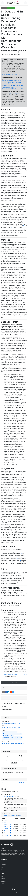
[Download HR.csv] (10, 831)
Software (3, 878)
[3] (11, 227)
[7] (21, 553)
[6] (17, 558)
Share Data (3, 864)
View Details (14, 762)
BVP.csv (6, 826)
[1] (12, 200)
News (2, 869)
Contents (13, 682)
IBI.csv (5, 833)
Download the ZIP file (9, 796)
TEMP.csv (6, 835)
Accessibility (14, 892)
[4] (20, 560)
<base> (5, 815)
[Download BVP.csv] (10, 826)
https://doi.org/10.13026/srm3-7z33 (11, 74)
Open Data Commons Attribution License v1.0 (13, 711)
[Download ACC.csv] (10, 824)
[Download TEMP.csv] (10, 835)
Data (2, 876)
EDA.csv (6, 828)
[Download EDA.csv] (10, 828)
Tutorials (3, 883)
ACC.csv (6, 824)
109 (20, 815)
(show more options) (13, 93)
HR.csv (5, 830)
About (2, 867)
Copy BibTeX (12, 61)
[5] (12, 561)
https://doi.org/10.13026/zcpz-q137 (11, 727)
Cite (5, 61)
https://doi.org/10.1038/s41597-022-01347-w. (15, 674)
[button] (3, 692)
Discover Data (4, 862)
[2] (23, 225)
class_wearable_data (13, 815)
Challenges (3, 881)
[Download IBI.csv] (10, 833)
